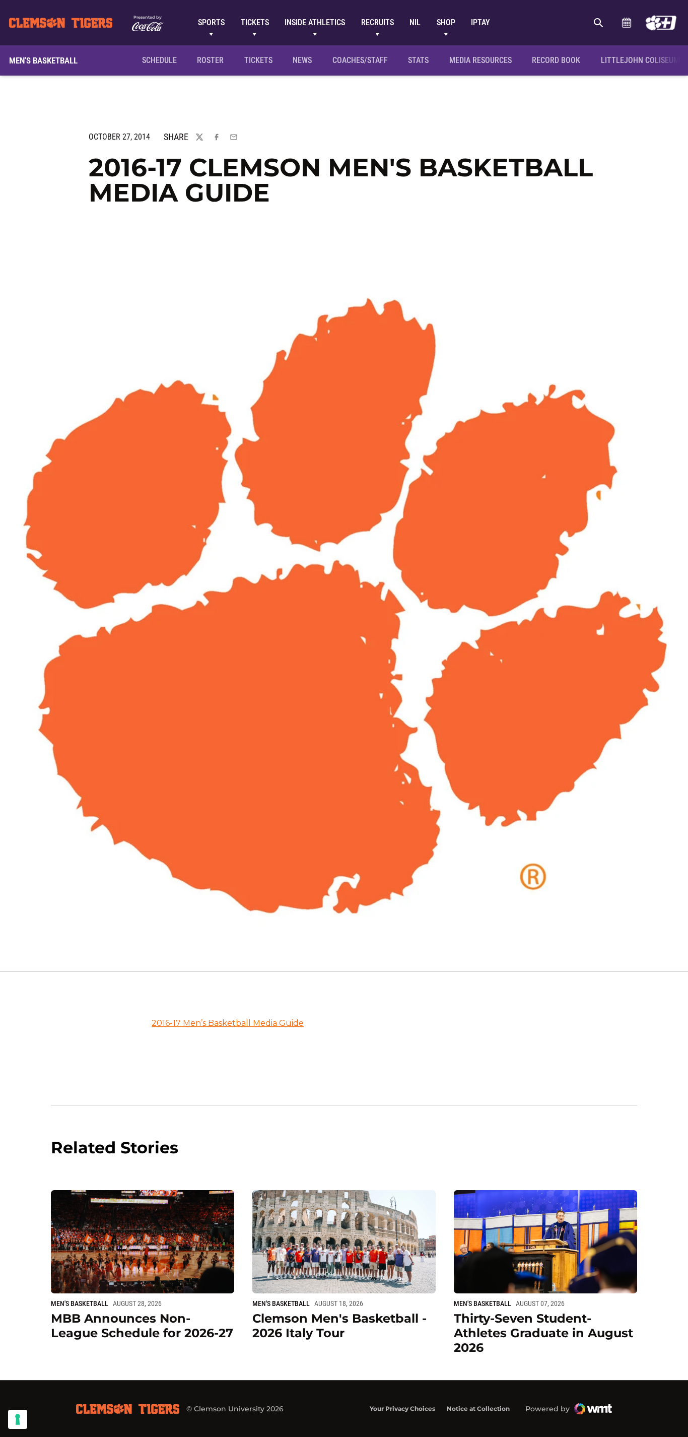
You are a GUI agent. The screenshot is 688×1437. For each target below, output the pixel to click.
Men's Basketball (79, 1303)
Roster (210, 60)
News (302, 60)
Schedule (626, 23)
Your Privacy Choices (402, 1408)
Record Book (556, 60)
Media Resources (480, 60)
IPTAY (480, 22)
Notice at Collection (478, 1408)
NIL (415, 22)
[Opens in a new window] (661, 23)
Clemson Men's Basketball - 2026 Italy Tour (339, 1325)
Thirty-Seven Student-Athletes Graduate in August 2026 (543, 1333)
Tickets (255, 22)
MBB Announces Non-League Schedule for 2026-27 (142, 1325)
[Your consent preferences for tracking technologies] (17, 1419)
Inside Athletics (315, 22)
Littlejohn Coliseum (643, 60)
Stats (418, 60)
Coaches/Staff (360, 60)
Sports (211, 22)
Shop (446, 22)
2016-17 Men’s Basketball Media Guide (228, 1023)
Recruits (377, 22)
